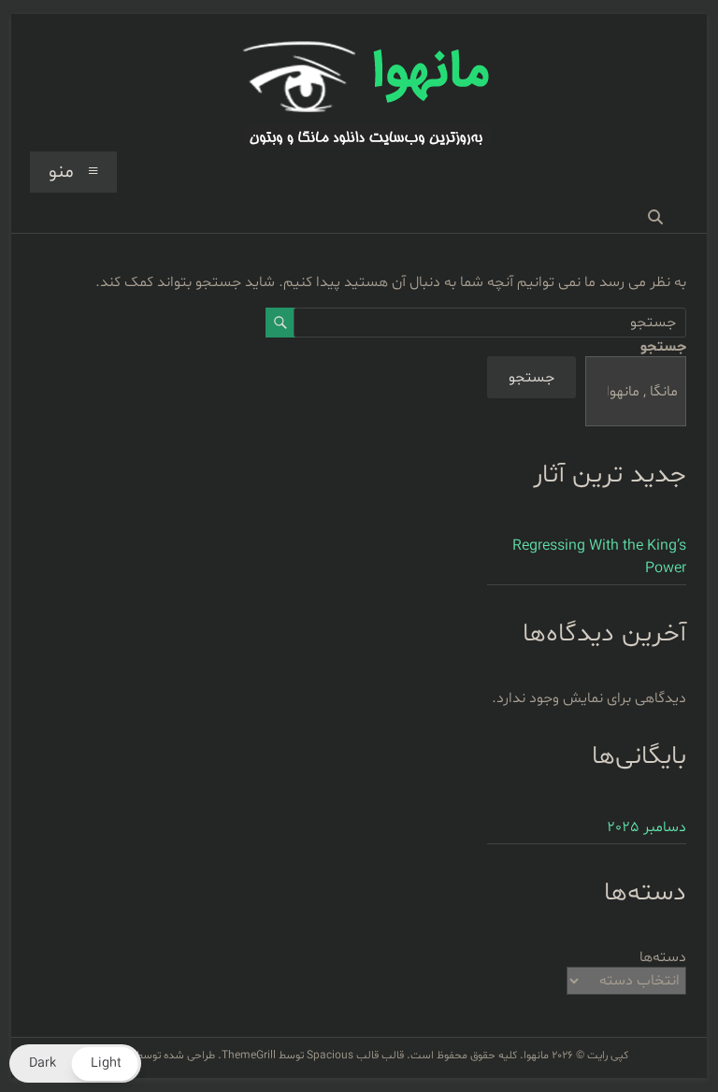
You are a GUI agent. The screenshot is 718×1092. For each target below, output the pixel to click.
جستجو (663, 347)
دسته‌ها (662, 957)
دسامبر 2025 (646, 827)
